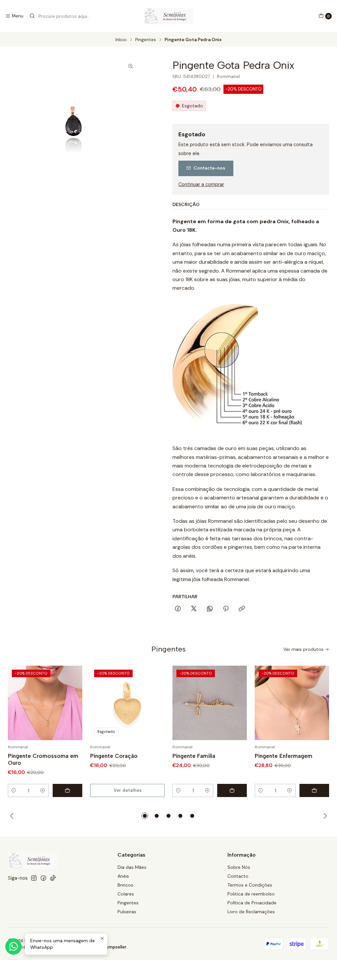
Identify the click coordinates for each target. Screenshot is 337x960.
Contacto (237, 876)
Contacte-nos (209, 168)
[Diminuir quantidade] (13, 790)
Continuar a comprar (201, 184)
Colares (125, 894)
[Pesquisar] (32, 16)
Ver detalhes (128, 790)
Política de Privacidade (251, 903)
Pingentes (145, 40)
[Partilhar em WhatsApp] (209, 609)
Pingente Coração (114, 756)
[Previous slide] (13, 816)
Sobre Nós (238, 867)
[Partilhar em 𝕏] (193, 609)
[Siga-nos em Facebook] (43, 878)
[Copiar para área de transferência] (241, 609)
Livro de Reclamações (251, 912)
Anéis (123, 876)
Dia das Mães (131, 867)
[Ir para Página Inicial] (168, 16)
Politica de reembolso (251, 894)
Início (121, 40)
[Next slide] (324, 816)
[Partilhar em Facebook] (177, 609)
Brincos (125, 885)
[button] (145, 816)
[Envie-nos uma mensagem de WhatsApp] (13, 946)
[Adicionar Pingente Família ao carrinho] (232, 790)
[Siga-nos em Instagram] (34, 878)
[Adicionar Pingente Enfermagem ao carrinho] (314, 790)
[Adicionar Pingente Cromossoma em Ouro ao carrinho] (67, 790)
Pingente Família (193, 756)
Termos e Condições (249, 885)
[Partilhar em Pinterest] (225, 609)
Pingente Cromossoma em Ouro (43, 759)
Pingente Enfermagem (283, 756)
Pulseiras (126, 912)
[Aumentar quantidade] (42, 790)
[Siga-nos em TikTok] (53, 878)
